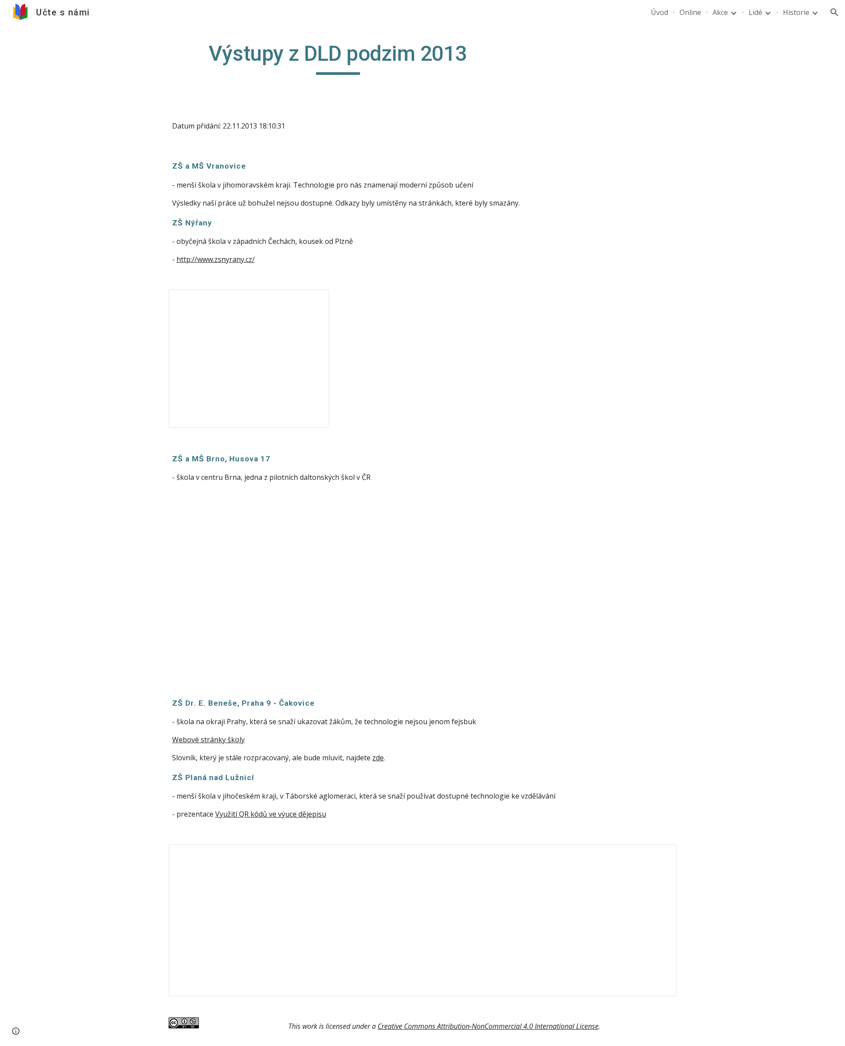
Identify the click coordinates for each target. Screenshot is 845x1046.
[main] (338, 57)
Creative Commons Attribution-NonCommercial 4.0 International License (488, 1026)
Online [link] (690, 12)
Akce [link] (720, 12)
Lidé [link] (755, 12)
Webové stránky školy (208, 739)
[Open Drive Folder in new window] (659, 855)
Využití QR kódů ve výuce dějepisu (270, 814)
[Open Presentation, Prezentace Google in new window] (312, 301)
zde (378, 757)
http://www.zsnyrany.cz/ (215, 259)
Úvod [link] (659, 12)
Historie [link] (796, 12)
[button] (834, 12)
